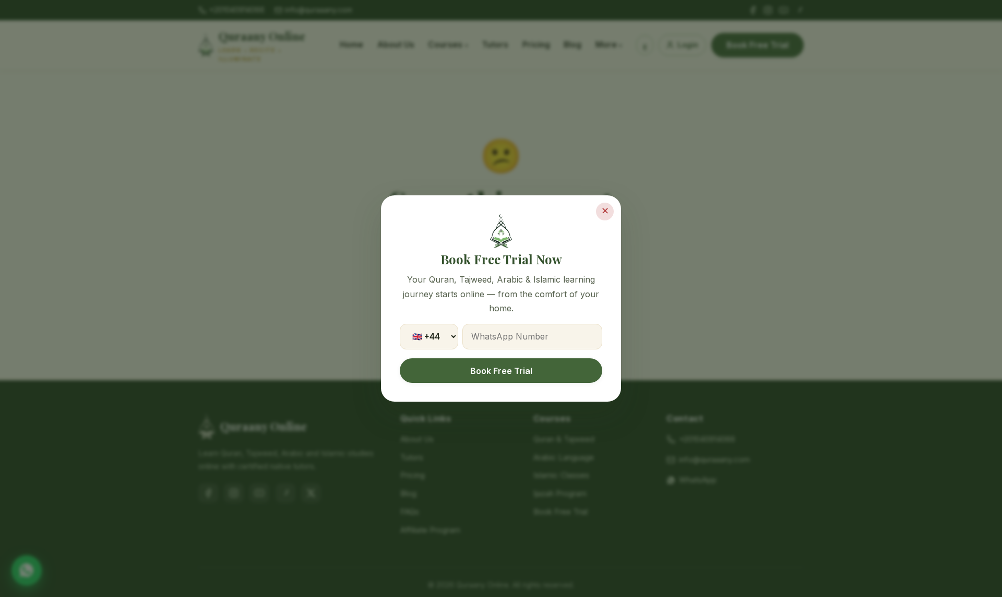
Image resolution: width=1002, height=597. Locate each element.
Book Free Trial (501, 371)
